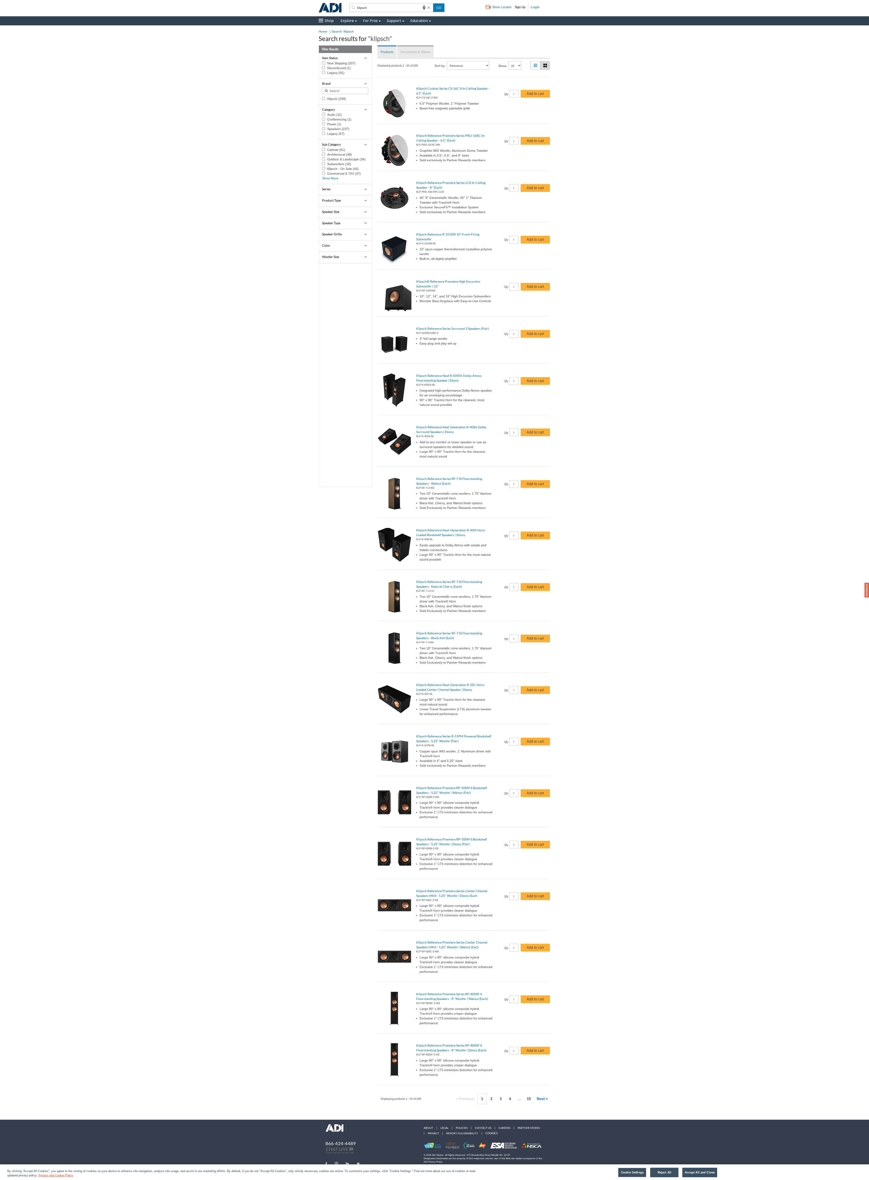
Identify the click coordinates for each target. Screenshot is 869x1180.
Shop (329, 20)
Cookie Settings (632, 1172)
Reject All (664, 1172)
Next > (542, 1099)
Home (323, 31)
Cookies (491, 1133)
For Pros (370, 20)
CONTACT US (483, 1127)
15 (529, 1099)
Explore (347, 20)
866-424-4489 (340, 1143)
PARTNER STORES (529, 1127)
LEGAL (444, 1127)
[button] (866, 590)
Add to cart (535, 94)
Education (419, 20)
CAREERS (504, 1127)
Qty (506, 94)
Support (394, 20)
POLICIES (462, 1127)
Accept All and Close (700, 1172)
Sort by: (440, 65)
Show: (502, 66)
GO (438, 8)
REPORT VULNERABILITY (462, 1133)
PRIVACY (433, 1133)
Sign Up (520, 7)
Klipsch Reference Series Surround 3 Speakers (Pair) (452, 328)
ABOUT (428, 1127)
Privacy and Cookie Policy (55, 1175)
